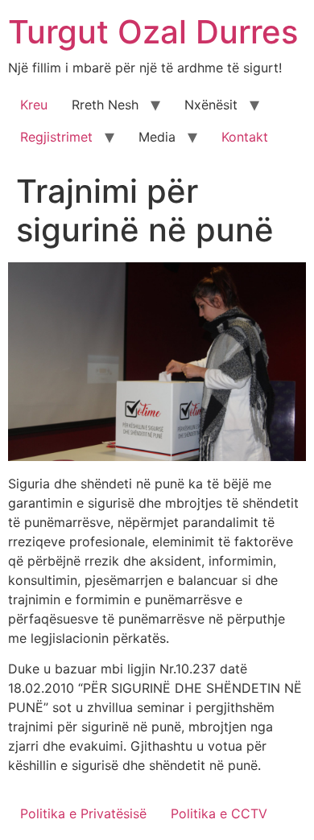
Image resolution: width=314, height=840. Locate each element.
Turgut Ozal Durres (153, 31)
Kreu (34, 105)
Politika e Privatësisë (83, 813)
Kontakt (244, 137)
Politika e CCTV (219, 813)
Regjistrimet (56, 137)
